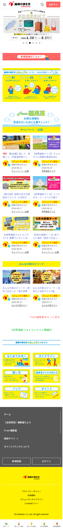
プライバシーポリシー (31, 491)
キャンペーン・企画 (20, 171)
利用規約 (31, 495)
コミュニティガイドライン (31, 499)
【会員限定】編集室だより (17, 422)
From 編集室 (10, 430)
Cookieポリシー (32, 503)
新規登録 (16, 461)
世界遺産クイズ (48, 171)
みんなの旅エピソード (20, 305)
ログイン (53, 4)
